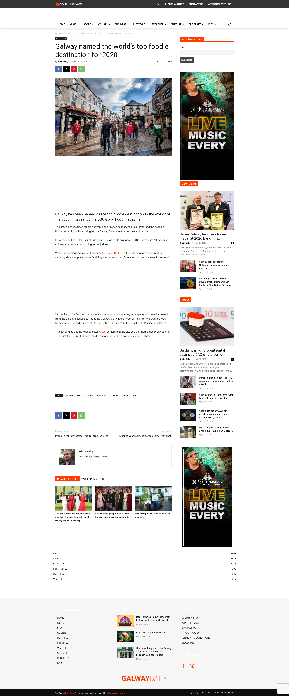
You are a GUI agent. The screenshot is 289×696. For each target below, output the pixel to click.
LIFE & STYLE (70, 33)
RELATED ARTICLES (67, 479)
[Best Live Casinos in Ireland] (125, 636)
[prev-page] (57, 527)
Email (182, 47)
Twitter (135, 395)
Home (58, 33)
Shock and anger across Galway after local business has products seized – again (153, 651)
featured (80, 395)
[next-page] (63, 527)
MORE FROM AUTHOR (93, 479)
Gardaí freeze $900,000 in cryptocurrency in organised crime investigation (214, 414)
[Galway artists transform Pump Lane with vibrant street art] (188, 399)
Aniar (102, 331)
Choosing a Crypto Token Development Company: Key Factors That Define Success (215, 282)
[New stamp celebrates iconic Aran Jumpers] (153, 498)
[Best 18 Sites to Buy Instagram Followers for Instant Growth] (125, 621)
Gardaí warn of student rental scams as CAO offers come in (202, 352)
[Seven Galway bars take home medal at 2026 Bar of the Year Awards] (207, 210)
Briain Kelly (63, 61)
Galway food (102, 395)
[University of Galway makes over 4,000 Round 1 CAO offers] (188, 432)
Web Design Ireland (116, 692)
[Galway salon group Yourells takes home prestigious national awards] (113, 498)
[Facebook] (150, 4)
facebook (69, 395)
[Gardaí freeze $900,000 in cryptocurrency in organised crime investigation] (188, 415)
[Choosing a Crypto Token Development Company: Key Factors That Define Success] (188, 283)
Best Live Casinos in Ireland (151, 632)
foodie (90, 395)
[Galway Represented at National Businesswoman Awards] (188, 266)
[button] (230, 24)
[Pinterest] (74, 69)
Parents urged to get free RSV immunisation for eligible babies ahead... (216, 381)
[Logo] (82, 16)
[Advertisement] (113, 183)
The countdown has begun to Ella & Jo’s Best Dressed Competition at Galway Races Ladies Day (72, 517)
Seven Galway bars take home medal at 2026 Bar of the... (203, 236)
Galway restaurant (120, 395)
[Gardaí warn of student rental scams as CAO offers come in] (207, 326)
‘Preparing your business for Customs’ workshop (144, 435)
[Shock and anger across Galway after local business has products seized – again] (125, 652)
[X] (158, 4)
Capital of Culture (112, 253)
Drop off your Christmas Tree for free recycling (81, 435)
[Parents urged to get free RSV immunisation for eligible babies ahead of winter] (188, 382)
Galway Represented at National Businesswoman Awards (213, 265)
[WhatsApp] (81, 69)
